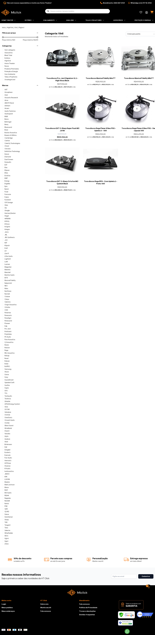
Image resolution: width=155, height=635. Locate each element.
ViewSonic (8, 417)
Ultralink (7, 401)
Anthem (7, 106)
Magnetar (8, 267)
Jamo (7, 232)
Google (7, 210)
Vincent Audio (10, 420)
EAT (6, 165)
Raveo (7, 345)
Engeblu (7, 184)
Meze (7, 487)
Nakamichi (8, 283)
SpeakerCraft (9, 382)
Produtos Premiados (12, 69)
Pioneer (7, 323)
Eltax (6, 173)
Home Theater (10, 63)
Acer (6, 95)
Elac (6, 167)
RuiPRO (7, 366)
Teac (6, 528)
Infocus (7, 224)
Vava (6, 407)
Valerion (7, 530)
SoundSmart (9, 380)
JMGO (7, 474)
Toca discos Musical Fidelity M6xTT (100, 78)
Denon (7, 154)
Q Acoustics (9, 342)
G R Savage (9, 202)
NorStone (8, 291)
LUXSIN (7, 479)
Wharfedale (9, 533)
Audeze (7, 439)
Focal (6, 192)
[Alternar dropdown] (146, 12)
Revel (6, 358)
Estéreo (7, 58)
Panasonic (8, 315)
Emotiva (7, 176)
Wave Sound (9, 425)
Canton (7, 141)
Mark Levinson (10, 485)
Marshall (7, 272)
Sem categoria (10, 50)
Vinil (16, 27)
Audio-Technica (10, 111)
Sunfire (7, 385)
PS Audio (8, 337)
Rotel (6, 364)
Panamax (8, 313)
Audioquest (9, 114)
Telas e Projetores (11, 77)
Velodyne (8, 412)
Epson (7, 189)
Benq (6, 124)
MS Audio (8, 493)
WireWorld (8, 428)
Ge (6, 208)
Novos (7, 66)
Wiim (6, 536)
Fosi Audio (8, 458)
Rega (6, 350)
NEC (6, 286)
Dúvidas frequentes (87, 615)
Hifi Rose (8, 463)
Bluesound (8, 127)
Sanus (7, 514)
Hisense (7, 466)
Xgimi (7, 538)
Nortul (7, 503)
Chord (7, 146)
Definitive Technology (12, 151)
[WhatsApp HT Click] (127, 631)
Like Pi (7, 253)
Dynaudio (8, 162)
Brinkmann (8, 444)
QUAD (7, 512)
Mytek (7, 495)
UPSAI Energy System (12, 404)
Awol (6, 442)
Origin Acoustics (11, 305)
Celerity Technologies (12, 143)
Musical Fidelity (10, 280)
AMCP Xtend (9, 103)
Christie (7, 149)
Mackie (7, 482)
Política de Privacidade (88, 608)
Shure (7, 372)
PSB (6, 506)
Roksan (7, 361)
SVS (6, 391)
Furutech (8, 200)
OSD (6, 310)
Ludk (6, 262)
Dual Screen (9, 159)
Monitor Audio (9, 275)
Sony (6, 377)
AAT (6, 90)
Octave (7, 296)
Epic (6, 186)
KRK (6, 477)
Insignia (7, 227)
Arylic (6, 436)
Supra (7, 388)
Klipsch (7, 245)
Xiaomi (7, 431)
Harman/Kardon (10, 213)
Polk (6, 326)
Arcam (7, 108)
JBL (6, 235)
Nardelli (7, 501)
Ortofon (7, 307)
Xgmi (6, 541)
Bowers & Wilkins (11, 135)
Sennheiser (9, 517)
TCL (6, 393)
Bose (6, 130)
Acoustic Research (11, 98)
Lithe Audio (9, 256)
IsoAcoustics (9, 471)
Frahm (7, 197)
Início (4, 27)
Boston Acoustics (11, 133)
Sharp (7, 520)
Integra (7, 229)
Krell (6, 248)
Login (4, 604)
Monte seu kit (45, 608)
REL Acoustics (10, 353)
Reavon (7, 348)
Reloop (7, 356)
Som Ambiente (10, 74)
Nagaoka (8, 498)
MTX (6, 278)
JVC (6, 240)
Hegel (7, 216)
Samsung (8, 369)
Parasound (8, 321)
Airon (6, 100)
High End (10, 27)
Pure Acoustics (10, 339)
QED (6, 509)
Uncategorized (10, 80)
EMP (6, 178)
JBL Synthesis (10, 237)
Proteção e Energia (11, 71)
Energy (7, 181)
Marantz (7, 270)
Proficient (8, 331)
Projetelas (8, 334)
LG (5, 251)
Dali (6, 447)
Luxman (7, 264)
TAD (6, 522)
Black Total (8, 55)
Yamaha (7, 434)
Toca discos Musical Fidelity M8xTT (139, 78)
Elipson (7, 170)
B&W (6, 116)
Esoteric (7, 452)
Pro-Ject (8, 329)
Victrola (7, 415)
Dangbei (7, 450)
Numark (7, 294)
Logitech (8, 259)
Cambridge (9, 138)
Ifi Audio (7, 469)
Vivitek (7, 423)
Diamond (8, 157)
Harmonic (8, 460)
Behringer (8, 122)
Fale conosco (45, 611)
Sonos (7, 374)
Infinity (7, 221)
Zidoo (7, 544)
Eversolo (7, 455)
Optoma (7, 302)
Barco (7, 119)
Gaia (6, 205)
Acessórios (9, 53)
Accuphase (8, 92)
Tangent (7, 525)
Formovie (8, 194)
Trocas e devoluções (87, 611)
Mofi (6, 490)
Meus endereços (8, 611)
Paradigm (8, 318)
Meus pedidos (7, 608)
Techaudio (8, 396)
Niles (6, 288)
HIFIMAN (7, 219)
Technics (8, 399)
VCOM (7, 409)
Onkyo (7, 299)
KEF (6, 243)
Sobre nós (44, 604)
